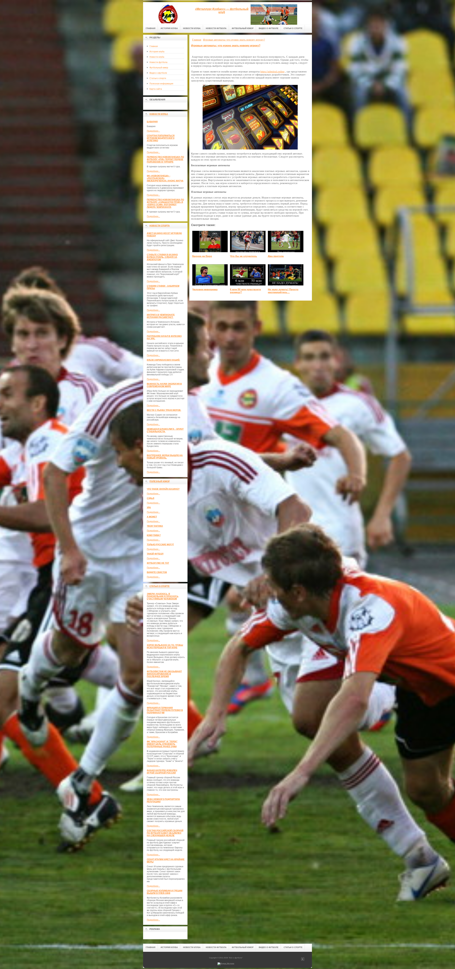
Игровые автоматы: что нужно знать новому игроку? (225, 45)
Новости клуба (156, 57)
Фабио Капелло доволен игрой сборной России (162, 771)
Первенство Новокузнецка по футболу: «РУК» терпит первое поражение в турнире (165, 159)
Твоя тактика (155, 526)
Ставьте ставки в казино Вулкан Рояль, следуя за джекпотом (162, 257)
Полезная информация (161, 83)
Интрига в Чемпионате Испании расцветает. (161, 316)
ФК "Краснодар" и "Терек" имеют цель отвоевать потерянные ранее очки (162, 744)
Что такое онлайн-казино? (163, 489)
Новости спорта (159, 225)
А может (152, 517)
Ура (149, 507)
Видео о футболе (158, 73)
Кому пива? (154, 535)
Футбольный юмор (158, 67)
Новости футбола (158, 62)
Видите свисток (157, 572)
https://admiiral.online (272, 71)
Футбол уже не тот (158, 563)
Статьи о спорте (157, 78)
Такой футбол (155, 554)
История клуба (156, 51)
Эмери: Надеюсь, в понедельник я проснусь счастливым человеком (162, 596)
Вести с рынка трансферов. (164, 410)
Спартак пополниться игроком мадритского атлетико (161, 138)
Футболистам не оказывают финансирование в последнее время (164, 674)
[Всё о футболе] (168, 12)
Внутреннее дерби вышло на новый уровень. (165, 456)
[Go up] (302, 960)
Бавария (152, 121)
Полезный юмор (159, 481)
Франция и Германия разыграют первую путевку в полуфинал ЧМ (165, 710)
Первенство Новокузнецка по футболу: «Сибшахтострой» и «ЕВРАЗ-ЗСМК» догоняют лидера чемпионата (165, 203)
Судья (150, 498)
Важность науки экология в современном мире (164, 385)
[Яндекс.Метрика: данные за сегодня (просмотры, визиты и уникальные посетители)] (226, 963)
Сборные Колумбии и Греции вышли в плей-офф (164, 891)
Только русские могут (160, 544)
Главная (153, 46)
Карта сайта (155, 89)
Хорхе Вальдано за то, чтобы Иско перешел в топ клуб (165, 646)
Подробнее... (153, 131)
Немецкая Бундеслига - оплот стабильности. (165, 430)
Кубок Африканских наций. (163, 360)
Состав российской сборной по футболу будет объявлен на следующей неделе (165, 833)
